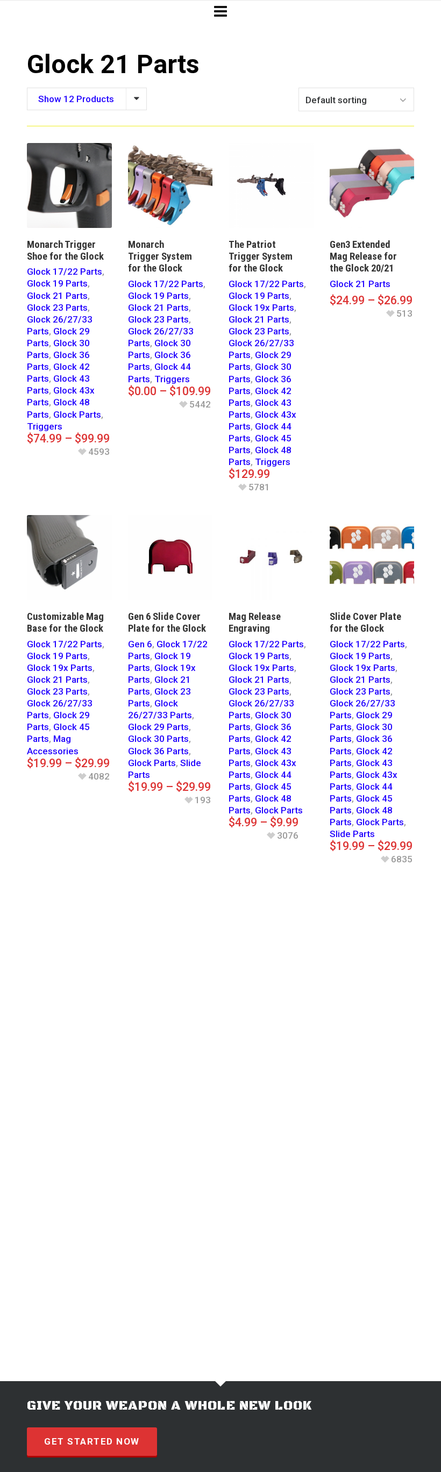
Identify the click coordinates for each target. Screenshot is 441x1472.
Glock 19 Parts (57, 283)
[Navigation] (220, 12)
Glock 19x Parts (261, 307)
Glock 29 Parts (158, 726)
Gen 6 (140, 644)
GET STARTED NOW (92, 1441)
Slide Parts (352, 833)
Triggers (44, 426)
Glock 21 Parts (57, 295)
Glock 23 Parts (57, 307)
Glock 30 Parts (158, 738)
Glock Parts (77, 414)
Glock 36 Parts (158, 751)
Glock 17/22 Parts (64, 271)
